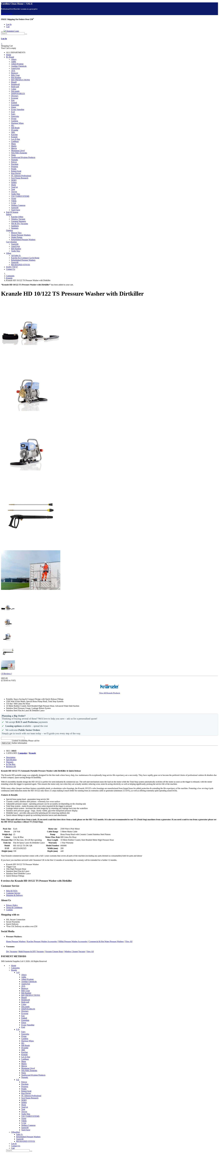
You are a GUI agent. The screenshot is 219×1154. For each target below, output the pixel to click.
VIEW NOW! (6, 14)
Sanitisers (15, 226)
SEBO (13, 180)
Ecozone (14, 98)
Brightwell (15, 84)
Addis (13, 61)
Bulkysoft (15, 87)
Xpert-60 (14, 208)
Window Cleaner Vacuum (74, 951)
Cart (8, 27)
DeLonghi (15, 91)
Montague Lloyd (18, 150)
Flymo (13, 119)
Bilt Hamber (16, 77)
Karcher (14, 134)
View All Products (109, 693)
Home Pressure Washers (21, 235)
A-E (18, 972)
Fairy (13, 114)
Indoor (8, 214)
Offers (8, 253)
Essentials (15, 105)
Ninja (13, 155)
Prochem (14, 164)
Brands (14, 970)
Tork (13, 189)
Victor (13, 198)
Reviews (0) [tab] (11, 766)
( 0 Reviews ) (6, 674)
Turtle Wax (15, 194)
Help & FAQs (11, 891)
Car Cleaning (11, 242)
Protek (13, 169)
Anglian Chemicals (18, 66)
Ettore (13, 107)
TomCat (14, 187)
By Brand (10, 57)
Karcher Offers (17, 217)
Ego (12, 100)
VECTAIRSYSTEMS (20, 196)
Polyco (14, 162)
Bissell (13, 82)
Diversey (14, 96)
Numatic (14, 160)
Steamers (14, 228)
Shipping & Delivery (14, 895)
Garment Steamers (18, 221)
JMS (13, 132)
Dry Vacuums (11, 951)
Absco (13, 59)
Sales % (19, 1134)
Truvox (14, 192)
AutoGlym (15, 68)
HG (12, 125)
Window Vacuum (18, 219)
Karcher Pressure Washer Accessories (42, 941)
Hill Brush (15, 128)
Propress (14, 166)
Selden (14, 182)
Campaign (10, 276)
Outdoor (9, 230)
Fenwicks (15, 116)
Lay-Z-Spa (15, 139)
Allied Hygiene (17, 64)
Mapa (13, 144)
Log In (9, 24)
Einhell (14, 103)
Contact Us (10, 269)
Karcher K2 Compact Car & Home (25, 258)
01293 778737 (12, 267)
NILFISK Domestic (19, 153)
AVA (13, 71)
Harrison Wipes (17, 123)
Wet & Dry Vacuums (19, 223)
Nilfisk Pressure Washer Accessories (72, 941)
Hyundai (14, 130)
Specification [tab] (11, 760)
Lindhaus (15, 141)
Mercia (14, 148)
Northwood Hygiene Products (23, 157)
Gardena (14, 121)
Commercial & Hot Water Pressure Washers (106, 941)
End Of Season (12, 212)
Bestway (14, 73)
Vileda (13, 201)
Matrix (13, 146)
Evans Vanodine (17, 109)
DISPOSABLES (18, 93)
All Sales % (16, 255)
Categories (15, 968)
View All (128, 941)
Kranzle (14, 137)
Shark (13, 185)
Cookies (9, 910)
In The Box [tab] (10, 764)
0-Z (17, 1080)
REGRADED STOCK (20, 265)
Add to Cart (6, 743)
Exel (13, 112)
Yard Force (15, 210)
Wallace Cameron (18, 205)
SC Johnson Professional (21, 176)
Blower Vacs (16, 233)
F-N (18, 1029)
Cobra (13, 89)
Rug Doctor (16, 173)
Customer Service (13, 893)
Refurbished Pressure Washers (23, 239)
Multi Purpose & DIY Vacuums (31, 951)
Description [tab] (10, 757)
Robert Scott (16, 171)
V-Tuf (13, 203)
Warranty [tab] (9, 762)
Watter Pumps (16, 237)
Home (8, 55)
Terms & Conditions (14, 907)
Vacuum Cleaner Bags (54, 951)
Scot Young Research (19, 178)
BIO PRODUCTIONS (20, 80)
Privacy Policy (12, 905)
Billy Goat (15, 75)
